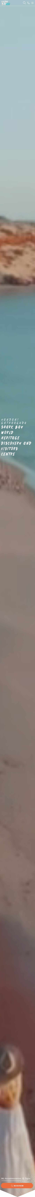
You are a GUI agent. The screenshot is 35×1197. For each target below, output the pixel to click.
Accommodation (13, 1178)
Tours (27, 1178)
